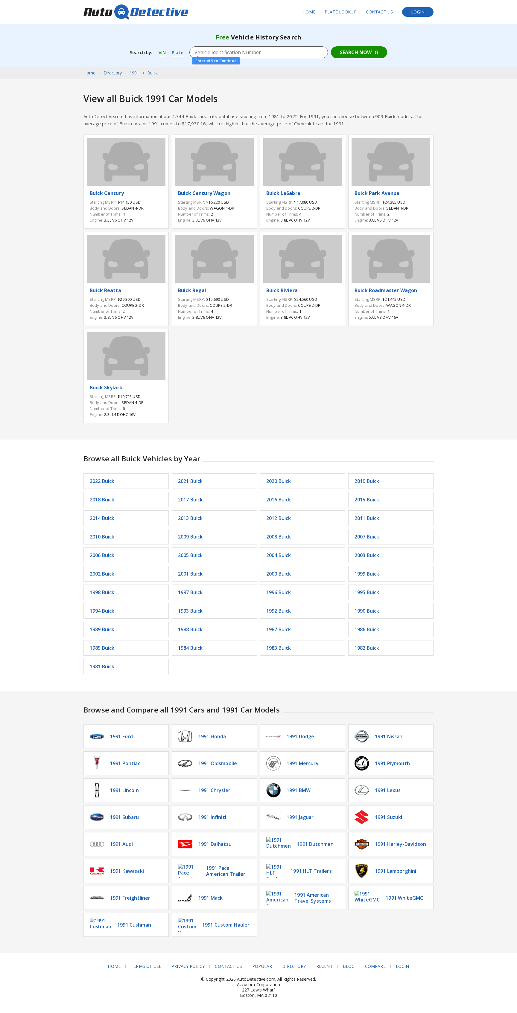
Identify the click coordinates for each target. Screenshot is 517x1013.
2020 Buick (278, 481)
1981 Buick (102, 666)
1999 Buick (367, 573)
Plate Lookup (341, 12)
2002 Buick (102, 573)
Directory (294, 966)
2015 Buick (367, 499)
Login (418, 12)
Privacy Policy (188, 966)
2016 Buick (278, 499)
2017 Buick (190, 499)
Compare (375, 966)
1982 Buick (367, 648)
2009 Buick (190, 536)
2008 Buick (278, 536)
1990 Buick (367, 611)
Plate (177, 52)
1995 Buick (367, 592)
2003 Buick (367, 555)
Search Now (356, 52)
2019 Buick (367, 481)
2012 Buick (278, 518)
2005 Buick (190, 555)
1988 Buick (190, 629)
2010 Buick (102, 536)
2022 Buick (102, 481)
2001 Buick (190, 573)
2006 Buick (102, 555)
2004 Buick (278, 555)
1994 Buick (102, 611)
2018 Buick (102, 499)
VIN (162, 52)
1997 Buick (190, 592)
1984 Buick (190, 648)
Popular (262, 966)
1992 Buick (278, 611)
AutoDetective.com (135, 11)
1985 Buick (102, 648)
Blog (349, 966)
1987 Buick (278, 629)
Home (308, 12)
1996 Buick (278, 592)
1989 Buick (102, 629)
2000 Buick (278, 573)
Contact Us (379, 12)
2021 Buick (190, 481)
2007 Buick (367, 536)
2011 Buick (367, 518)
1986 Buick (367, 629)
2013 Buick (190, 518)
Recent (324, 966)
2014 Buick (102, 518)
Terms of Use (146, 966)
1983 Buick (278, 648)
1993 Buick (190, 611)
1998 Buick (102, 592)
